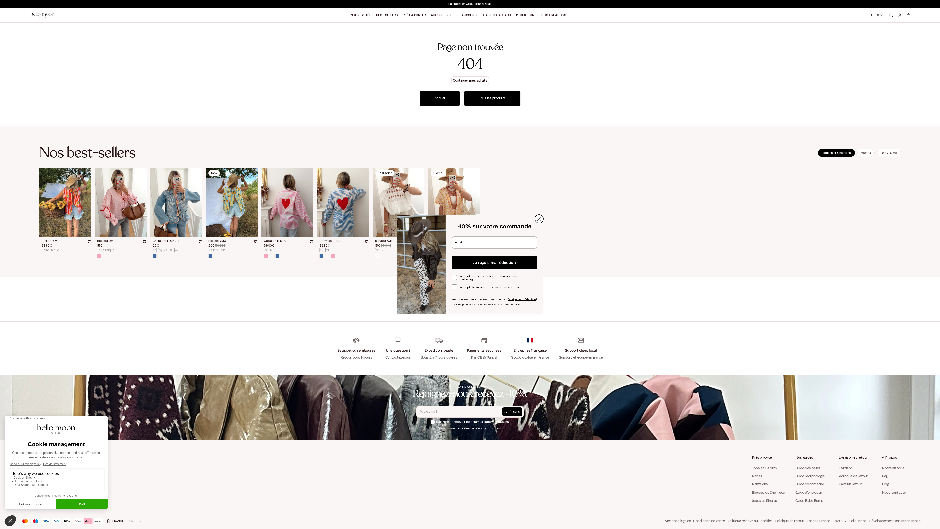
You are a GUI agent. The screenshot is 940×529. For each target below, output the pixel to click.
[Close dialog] (539, 219)
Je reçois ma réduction (494, 262)
